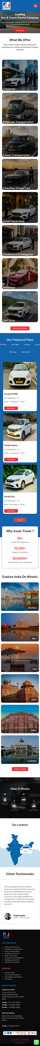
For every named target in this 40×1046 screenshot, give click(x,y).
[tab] (3, 344)
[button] (35, 6)
